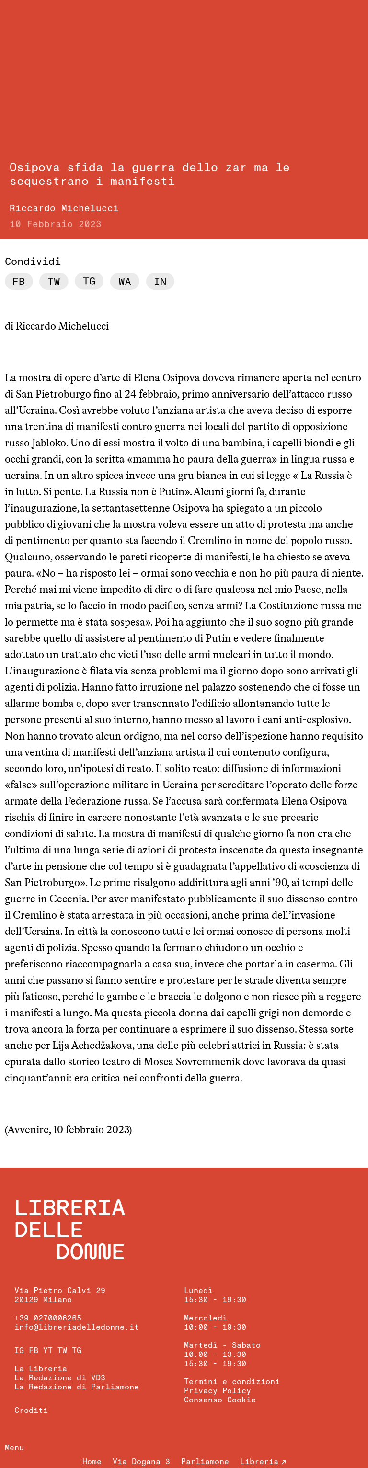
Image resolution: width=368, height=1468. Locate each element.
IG (19, 1350)
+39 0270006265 (47, 1318)
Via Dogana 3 (141, 1462)
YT (48, 1350)
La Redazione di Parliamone (76, 1387)
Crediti (31, 1410)
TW (62, 1350)
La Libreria (40, 1369)
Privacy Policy (217, 1391)
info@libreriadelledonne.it (76, 1327)
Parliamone (205, 1462)
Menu (14, 1448)
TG (76, 1350)
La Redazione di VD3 (59, 1378)
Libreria (259, 1462)
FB (33, 1350)
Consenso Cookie (220, 1400)
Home (92, 1462)
